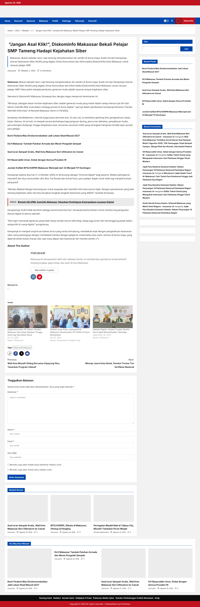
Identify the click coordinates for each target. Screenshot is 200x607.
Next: (109, 363)
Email (10, 441)
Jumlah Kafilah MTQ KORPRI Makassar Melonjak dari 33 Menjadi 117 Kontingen (49, 167)
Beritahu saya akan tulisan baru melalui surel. (31, 469)
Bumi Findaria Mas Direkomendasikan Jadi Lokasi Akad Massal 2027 (43, 135)
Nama (11, 429)
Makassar (43, 21)
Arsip (157, 598)
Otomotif (92, 21)
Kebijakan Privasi (84, 598)
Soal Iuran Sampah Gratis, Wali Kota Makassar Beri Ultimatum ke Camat (45, 151)
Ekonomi (18, 21)
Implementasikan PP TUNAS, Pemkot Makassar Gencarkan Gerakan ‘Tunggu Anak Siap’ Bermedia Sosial (25, 332)
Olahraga (66, 21)
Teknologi (79, 21)
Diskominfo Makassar (22, 347)
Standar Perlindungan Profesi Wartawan (134, 598)
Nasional (31, 21)
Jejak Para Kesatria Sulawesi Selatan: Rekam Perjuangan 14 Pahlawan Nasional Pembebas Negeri (167, 209)
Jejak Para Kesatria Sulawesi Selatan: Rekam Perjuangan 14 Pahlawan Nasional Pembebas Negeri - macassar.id (167, 169)
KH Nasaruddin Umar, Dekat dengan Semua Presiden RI (37, 159)
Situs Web (12, 453)
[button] (172, 20)
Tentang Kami (45, 598)
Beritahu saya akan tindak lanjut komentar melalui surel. (36, 464)
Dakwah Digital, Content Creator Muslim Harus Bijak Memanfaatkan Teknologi (111, 330)
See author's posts (44, 270)
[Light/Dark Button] (166, 20)
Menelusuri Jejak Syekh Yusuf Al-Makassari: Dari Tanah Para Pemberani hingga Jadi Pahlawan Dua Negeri (168, 176)
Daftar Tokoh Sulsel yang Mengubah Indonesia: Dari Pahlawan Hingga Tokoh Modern (166, 158)
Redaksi (57, 598)
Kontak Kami (68, 598)
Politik (55, 21)
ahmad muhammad (101, 532)
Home (7, 21)
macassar (11, 70)
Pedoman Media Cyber (103, 598)
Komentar (12, 392)
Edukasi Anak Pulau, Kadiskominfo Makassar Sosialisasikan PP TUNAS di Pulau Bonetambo (70, 332)
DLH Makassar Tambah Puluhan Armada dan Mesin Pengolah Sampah (44, 143)
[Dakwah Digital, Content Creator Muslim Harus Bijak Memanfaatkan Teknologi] (113, 316)
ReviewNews (111, 604)
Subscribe (188, 21)
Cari (146, 41)
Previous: (33, 363)
